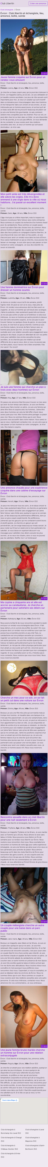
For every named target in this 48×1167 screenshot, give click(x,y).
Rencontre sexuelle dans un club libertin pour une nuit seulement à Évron (23, 818)
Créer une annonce (38, 3)
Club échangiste (6, 10)
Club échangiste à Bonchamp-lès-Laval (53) (11, 1131)
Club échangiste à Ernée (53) (10, 1155)
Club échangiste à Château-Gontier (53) (9, 1147)
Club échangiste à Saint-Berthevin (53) (35, 1147)
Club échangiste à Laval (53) (34, 1131)
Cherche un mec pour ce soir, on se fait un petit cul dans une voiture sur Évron (22, 699)
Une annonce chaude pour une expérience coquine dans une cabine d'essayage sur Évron (24, 490)
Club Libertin (7, 3)
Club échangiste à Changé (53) (11, 1139)
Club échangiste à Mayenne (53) (32, 1139)
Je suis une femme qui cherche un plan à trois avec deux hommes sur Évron (23, 388)
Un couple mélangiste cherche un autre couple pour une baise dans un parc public (22, 928)
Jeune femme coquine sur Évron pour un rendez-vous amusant (23, 78)
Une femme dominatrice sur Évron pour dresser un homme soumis (22, 288)
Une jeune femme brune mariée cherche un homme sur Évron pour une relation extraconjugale (23, 1053)
